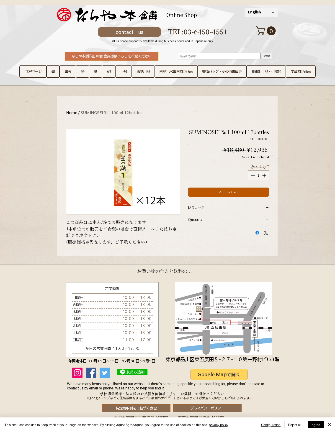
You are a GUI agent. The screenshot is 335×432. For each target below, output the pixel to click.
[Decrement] (252, 175)
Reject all (294, 424)
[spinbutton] (258, 175)
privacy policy (218, 424)
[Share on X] (266, 233)
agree (316, 424)
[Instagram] (77, 373)
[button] (267, 30)
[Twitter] (105, 373)
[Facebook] (91, 373)
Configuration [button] (271, 424)
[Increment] (264, 175)
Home (71, 112)
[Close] (329, 424)
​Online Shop (181, 14)
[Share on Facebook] (257, 233)
